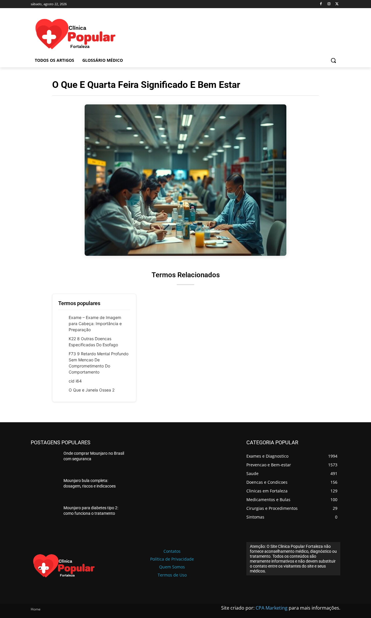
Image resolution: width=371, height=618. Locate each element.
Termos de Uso (172, 575)
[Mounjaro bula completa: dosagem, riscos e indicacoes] (45, 489)
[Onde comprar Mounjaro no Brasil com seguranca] (45, 462)
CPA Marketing (272, 608)
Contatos (172, 551)
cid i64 (75, 380)
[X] (337, 4)
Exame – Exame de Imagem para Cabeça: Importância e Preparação (95, 323)
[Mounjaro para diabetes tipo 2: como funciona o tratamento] (45, 516)
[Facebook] (321, 4)
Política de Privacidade (172, 559)
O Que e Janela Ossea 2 (91, 389)
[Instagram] (328, 4)
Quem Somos (172, 567)
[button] (333, 60)
